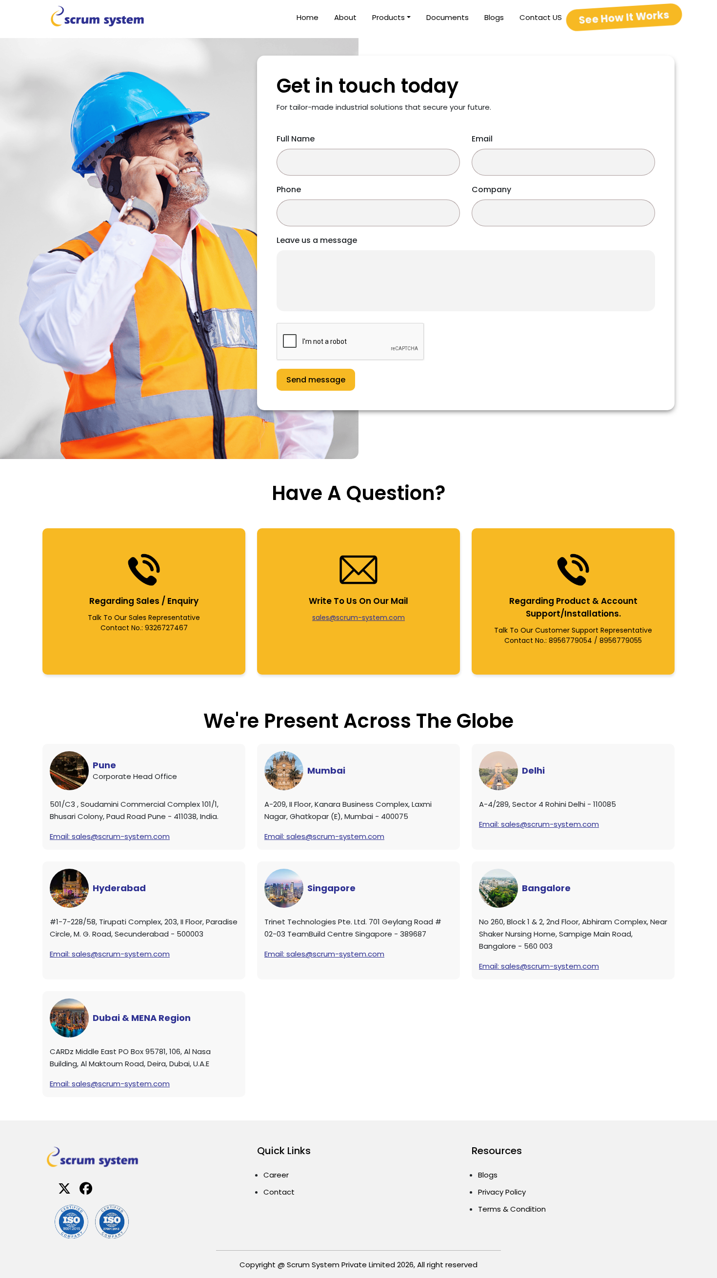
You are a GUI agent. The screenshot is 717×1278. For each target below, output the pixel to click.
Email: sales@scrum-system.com (110, 836)
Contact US (540, 17)
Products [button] (388, 17)
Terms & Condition (512, 1209)
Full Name (296, 138)
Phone (289, 189)
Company (491, 189)
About (345, 17)
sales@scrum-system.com (358, 617)
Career (276, 1175)
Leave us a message (317, 240)
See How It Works (624, 17)
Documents (447, 17)
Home (308, 17)
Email (482, 138)
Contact (279, 1192)
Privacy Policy (502, 1192)
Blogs (494, 17)
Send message (315, 379)
